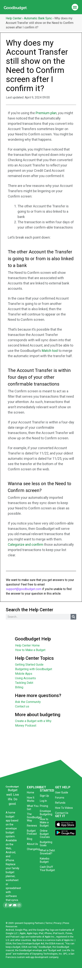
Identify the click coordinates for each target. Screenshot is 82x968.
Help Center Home (27, 645)
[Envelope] (15, 905)
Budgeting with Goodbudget (33, 669)
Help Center (14, 18)
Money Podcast (25, 725)
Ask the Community (28, 702)
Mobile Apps (23, 673)
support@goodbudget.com (23, 589)
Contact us (22, 706)
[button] (75, 7)
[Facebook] (6, 905)
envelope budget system (11, 832)
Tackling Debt (24, 683)
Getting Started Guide (29, 664)
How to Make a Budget (30, 650)
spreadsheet (13, 888)
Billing (19, 687)
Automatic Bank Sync (38, 18)
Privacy (57, 923)
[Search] (73, 617)
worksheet (12, 880)
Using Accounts (25, 678)
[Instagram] (19, 905)
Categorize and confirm (25, 544)
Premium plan (46, 113)
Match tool (50, 351)
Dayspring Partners (34, 923)
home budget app (10, 816)
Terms (48, 923)
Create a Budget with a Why (33, 721)
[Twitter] (10, 905)
